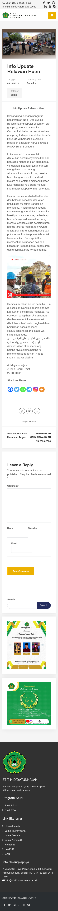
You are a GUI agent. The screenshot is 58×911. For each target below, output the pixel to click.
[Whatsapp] (23, 387)
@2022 (32, 898)
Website (32, 528)
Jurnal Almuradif (13, 839)
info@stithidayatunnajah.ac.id (19, 6)
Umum (32, 421)
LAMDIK (9, 849)
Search (11, 599)
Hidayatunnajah (13, 826)
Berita (13, 94)
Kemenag (10, 844)
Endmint (31, 83)
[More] (42, 387)
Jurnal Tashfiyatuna (15, 830)
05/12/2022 (13, 83)
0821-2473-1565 (15, 2)
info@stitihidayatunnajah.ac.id (21, 880)
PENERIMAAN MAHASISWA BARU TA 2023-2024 (40, 437)
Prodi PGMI (11, 805)
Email (14, 543)
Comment (13, 485)
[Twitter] (16, 387)
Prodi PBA (10, 810)
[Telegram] (29, 387)
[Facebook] (10, 387)
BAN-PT (9, 853)
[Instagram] (35, 387)
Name (10, 528)
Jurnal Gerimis (12, 835)
